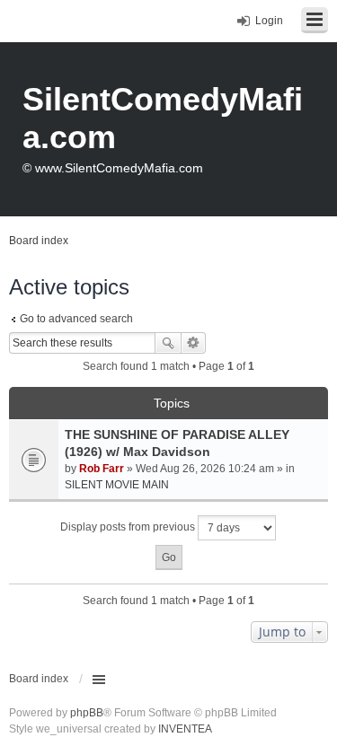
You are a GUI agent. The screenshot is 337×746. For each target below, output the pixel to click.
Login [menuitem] (269, 20)
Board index (38, 678)
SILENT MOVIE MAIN (117, 484)
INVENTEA (185, 729)
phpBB (86, 713)
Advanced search (194, 343)
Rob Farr (101, 468)
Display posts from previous (129, 527)
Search (168, 343)
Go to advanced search (76, 318)
